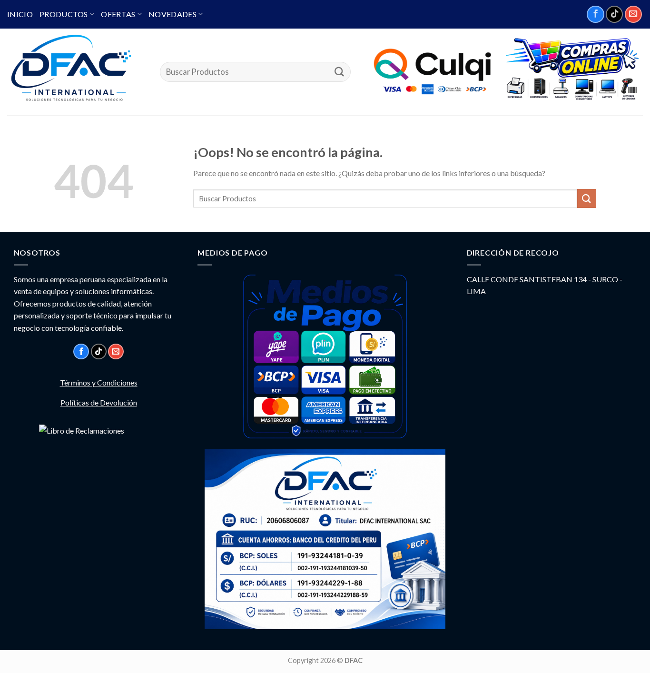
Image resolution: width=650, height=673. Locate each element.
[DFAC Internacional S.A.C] (76, 72)
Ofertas (118, 14)
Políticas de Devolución (98, 402)
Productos (63, 14)
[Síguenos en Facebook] (595, 14)
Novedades (172, 14)
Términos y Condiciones (99, 382)
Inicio (20, 14)
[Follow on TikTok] (614, 14)
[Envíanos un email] (633, 14)
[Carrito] (571, 70)
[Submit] (339, 72)
